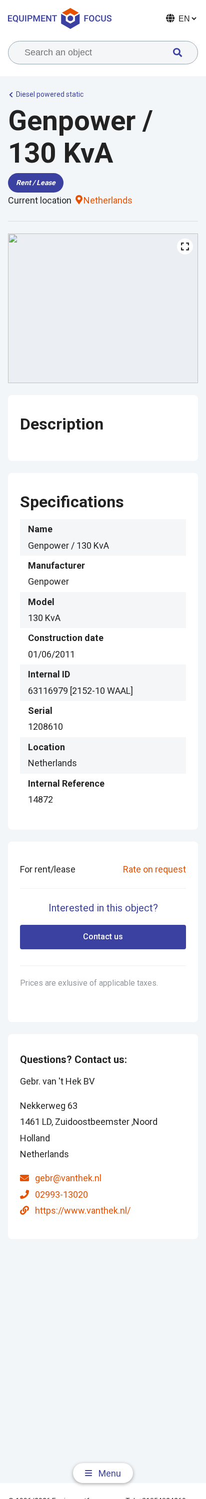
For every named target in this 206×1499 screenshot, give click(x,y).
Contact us (103, 936)
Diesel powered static (50, 94)
